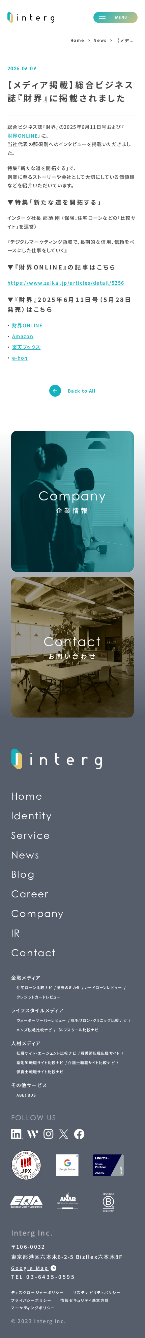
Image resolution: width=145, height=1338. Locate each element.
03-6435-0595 (53, 349)
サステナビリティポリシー (97, 1292)
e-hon (20, 357)
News (100, 41)
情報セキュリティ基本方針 (84, 1300)
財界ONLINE (22, 135)
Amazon (23, 336)
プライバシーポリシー (31, 1300)
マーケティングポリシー (33, 1307)
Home (77, 41)
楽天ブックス (26, 347)
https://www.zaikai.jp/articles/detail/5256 (65, 282)
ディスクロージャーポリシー (37, 1292)
